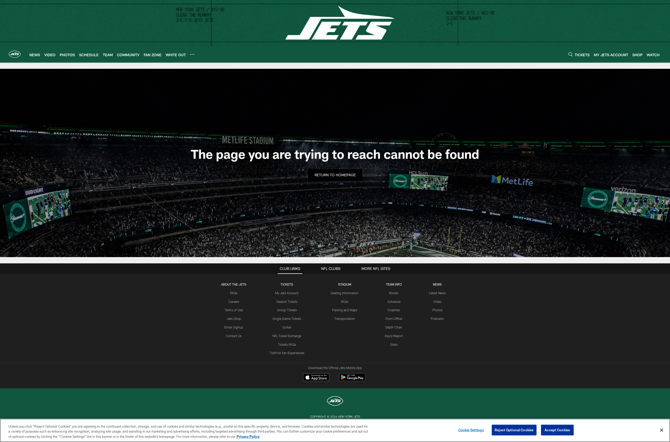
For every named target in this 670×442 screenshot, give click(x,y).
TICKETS (287, 284)
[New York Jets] (335, 402)
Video (437, 301)
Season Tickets (287, 301)
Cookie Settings (471, 430)
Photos (437, 310)
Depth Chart (393, 327)
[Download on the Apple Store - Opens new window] (316, 377)
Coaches (394, 310)
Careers (233, 301)
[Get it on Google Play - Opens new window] (352, 379)
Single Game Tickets (286, 318)
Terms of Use (234, 310)
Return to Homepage (335, 175)
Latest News (437, 293)
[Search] (570, 54)
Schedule (393, 301)
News (437, 284)
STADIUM (344, 284)
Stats (394, 344)
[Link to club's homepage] (14, 54)
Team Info (394, 284)
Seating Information (345, 293)
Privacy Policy (248, 436)
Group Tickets (287, 310)
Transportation (344, 318)
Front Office (394, 318)
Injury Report (394, 336)
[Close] (661, 430)
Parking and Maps (344, 310)
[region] (335, 430)
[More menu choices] (192, 54)
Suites (286, 327)
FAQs (233, 293)
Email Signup (233, 327)
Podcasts (437, 318)
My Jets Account (287, 293)
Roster (393, 293)
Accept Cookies (557, 430)
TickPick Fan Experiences (286, 353)
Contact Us (234, 336)
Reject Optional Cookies (514, 430)
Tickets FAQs (287, 344)
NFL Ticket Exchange (286, 336)
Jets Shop (234, 318)
